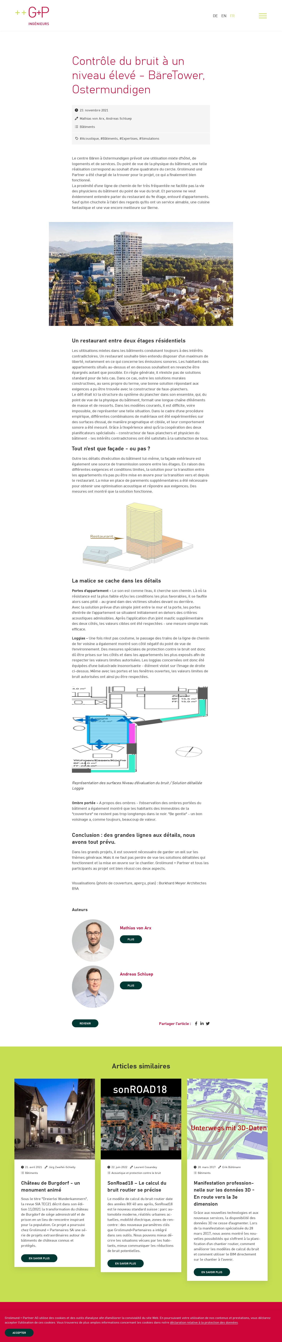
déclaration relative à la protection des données (204, 1322)
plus (131, 939)
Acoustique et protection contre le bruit (136, 1173)
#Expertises (129, 138)
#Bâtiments (109, 138)
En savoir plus (39, 1258)
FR (232, 16)
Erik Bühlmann (231, 1167)
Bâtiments (87, 127)
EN (223, 16)
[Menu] (263, 15)
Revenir (85, 1023)
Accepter (19, 1333)
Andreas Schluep (119, 118)
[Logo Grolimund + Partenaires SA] (32, 12)
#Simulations (149, 138)
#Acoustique (89, 138)
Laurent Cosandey (145, 1167)
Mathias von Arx (92, 118)
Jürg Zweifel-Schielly (62, 1167)
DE (215, 16)
